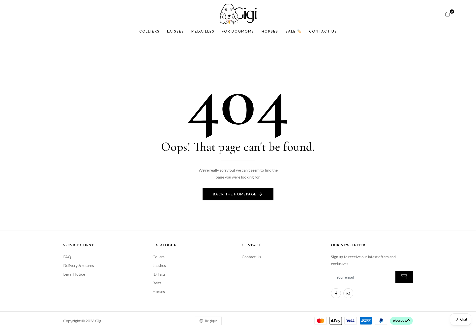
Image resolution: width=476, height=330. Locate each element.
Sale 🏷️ (294, 31)
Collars (158, 256)
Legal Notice (74, 274)
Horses (270, 31)
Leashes (159, 265)
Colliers (149, 31)
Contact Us (251, 256)
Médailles (202, 31)
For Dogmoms (238, 31)
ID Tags (159, 274)
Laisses (175, 31)
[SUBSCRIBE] (404, 277)
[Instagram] (348, 293)
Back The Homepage (235, 194)
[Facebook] (336, 293)
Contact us (323, 31)
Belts (156, 282)
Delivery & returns (78, 265)
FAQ (67, 256)
